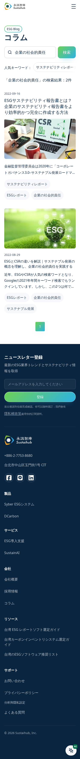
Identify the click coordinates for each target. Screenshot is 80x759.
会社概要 (11, 579)
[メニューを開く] (73, 6)
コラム (9, 603)
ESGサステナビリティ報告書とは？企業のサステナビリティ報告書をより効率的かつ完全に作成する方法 (38, 106)
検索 (67, 52)
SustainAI (11, 552)
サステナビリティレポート (56, 67)
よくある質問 (14, 712)
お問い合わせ (14, 680)
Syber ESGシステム (19, 504)
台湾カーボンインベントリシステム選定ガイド (36, 642)
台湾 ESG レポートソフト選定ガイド (32, 629)
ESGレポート (17, 195)
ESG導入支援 (14, 540)
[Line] (20, 477)
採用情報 (11, 591)
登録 (40, 397)
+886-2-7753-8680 (18, 455)
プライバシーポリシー (21, 692)
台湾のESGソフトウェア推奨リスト (31, 654)
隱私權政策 (12, 413)
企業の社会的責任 (47, 195)
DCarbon (11, 516)
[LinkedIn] (31, 477)
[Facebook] (9, 477)
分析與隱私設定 (14, 702)
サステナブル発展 (20, 308)
